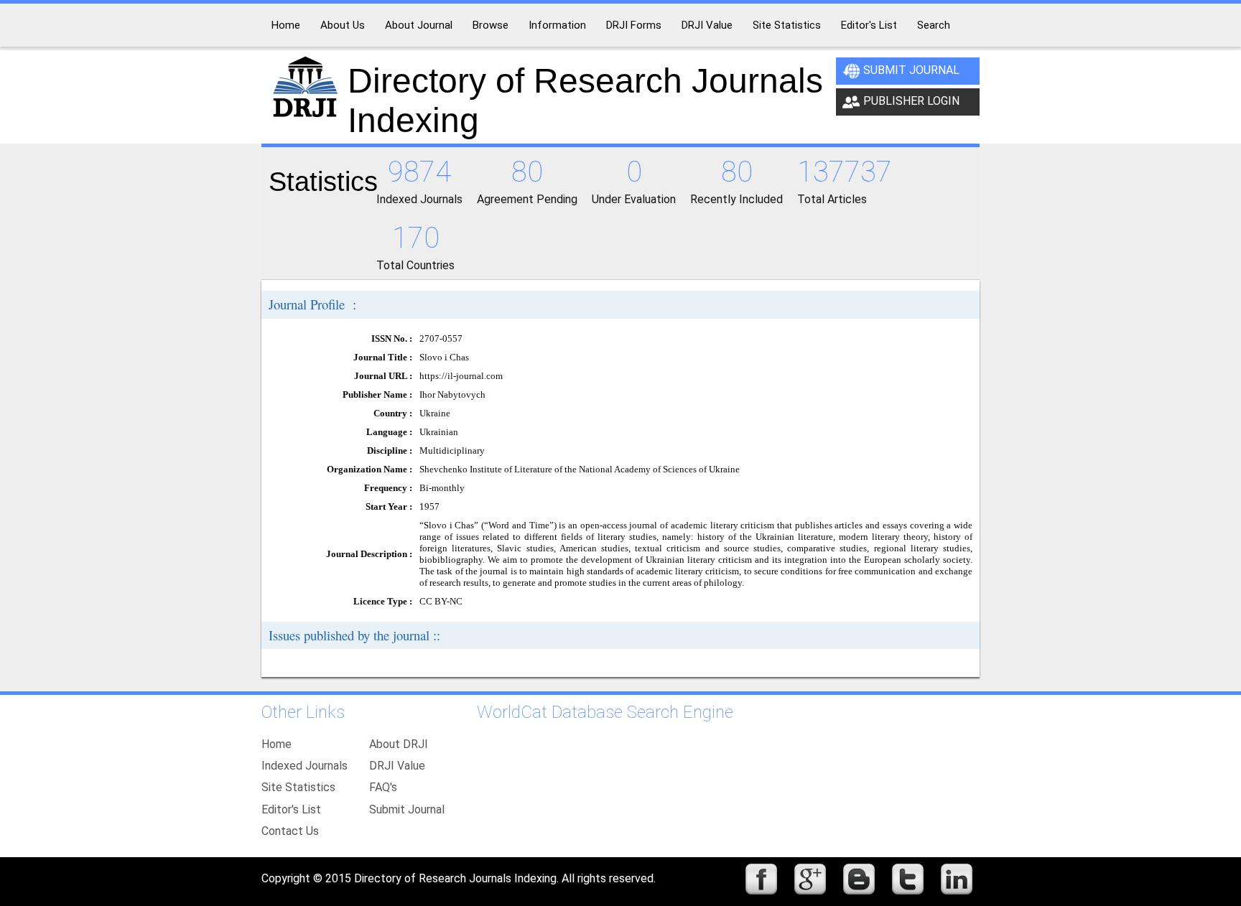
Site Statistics (298, 787)
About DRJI (398, 744)
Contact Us (290, 831)
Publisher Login (911, 101)
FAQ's (383, 787)
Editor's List (291, 809)
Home (276, 744)
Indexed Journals (304, 765)
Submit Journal (911, 70)
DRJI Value (397, 765)
